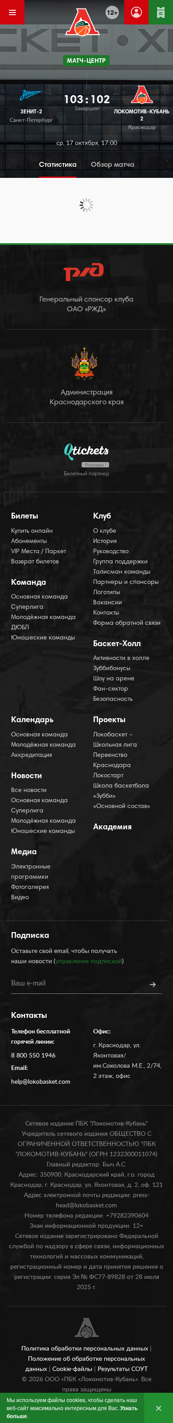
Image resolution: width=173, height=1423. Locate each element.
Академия (112, 828)
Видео (20, 898)
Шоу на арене (113, 679)
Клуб (102, 517)
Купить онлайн (32, 531)
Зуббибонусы (111, 669)
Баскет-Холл (117, 644)
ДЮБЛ (20, 628)
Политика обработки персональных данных (85, 1349)
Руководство (111, 552)
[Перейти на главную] (82, 22)
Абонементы (29, 542)
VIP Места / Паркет (38, 552)
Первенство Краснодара (112, 760)
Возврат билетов (35, 562)
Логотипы (106, 593)
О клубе (104, 531)
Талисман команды (121, 572)
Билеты (24, 517)
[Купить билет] (161, 12)
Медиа (24, 852)
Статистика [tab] (58, 165)
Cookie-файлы (73, 1369)
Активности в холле (121, 658)
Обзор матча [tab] (112, 165)
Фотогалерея (30, 887)
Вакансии (107, 603)
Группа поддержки (120, 562)
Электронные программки (31, 872)
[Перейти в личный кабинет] (136, 12)
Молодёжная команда (43, 618)
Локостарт (108, 776)
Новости (26, 776)
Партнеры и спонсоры (126, 582)
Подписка (30, 936)
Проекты (109, 720)
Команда (28, 583)
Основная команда (39, 597)
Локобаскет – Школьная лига (115, 740)
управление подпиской (88, 961)
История (105, 542)
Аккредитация (31, 755)
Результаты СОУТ (123, 1369)
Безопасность (113, 699)
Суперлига (27, 607)
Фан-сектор (110, 689)
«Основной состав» (121, 807)
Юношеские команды (43, 638)
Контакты (106, 613)
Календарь (32, 720)
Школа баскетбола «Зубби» (121, 791)
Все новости (29, 791)
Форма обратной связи (127, 623)
